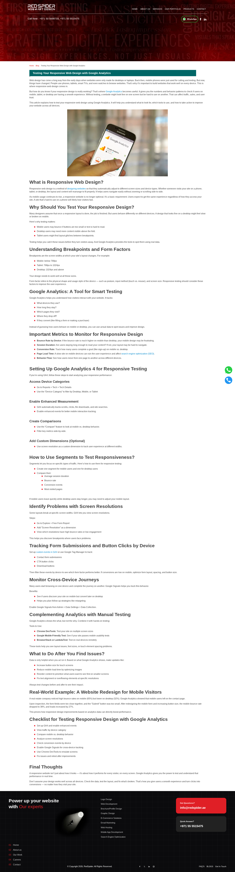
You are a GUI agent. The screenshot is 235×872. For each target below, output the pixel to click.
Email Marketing (108, 823)
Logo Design (106, 799)
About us (145, 9)
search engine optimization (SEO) (137, 354)
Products (188, 9)
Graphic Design (108, 813)
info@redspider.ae (193, 807)
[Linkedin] (205, 19)
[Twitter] (144, 866)
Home (135, 9)
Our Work (15, 855)
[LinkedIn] (149, 866)
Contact (201, 9)
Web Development (109, 804)
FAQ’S (201, 866)
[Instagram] (153, 866)
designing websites (76, 188)
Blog (37, 66)
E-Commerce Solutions (111, 818)
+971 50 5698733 (49, 18)
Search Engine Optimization (113, 837)
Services (157, 9)
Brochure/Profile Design (111, 809)
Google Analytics (114, 91)
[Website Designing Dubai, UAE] (41, 7)
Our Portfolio (173, 9)
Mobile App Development (112, 832)
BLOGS (210, 866)
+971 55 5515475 (69, 18)
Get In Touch (220, 866)
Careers (15, 860)
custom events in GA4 (46, 552)
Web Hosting (106, 827)
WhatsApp (192, 19)
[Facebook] (200, 19)
